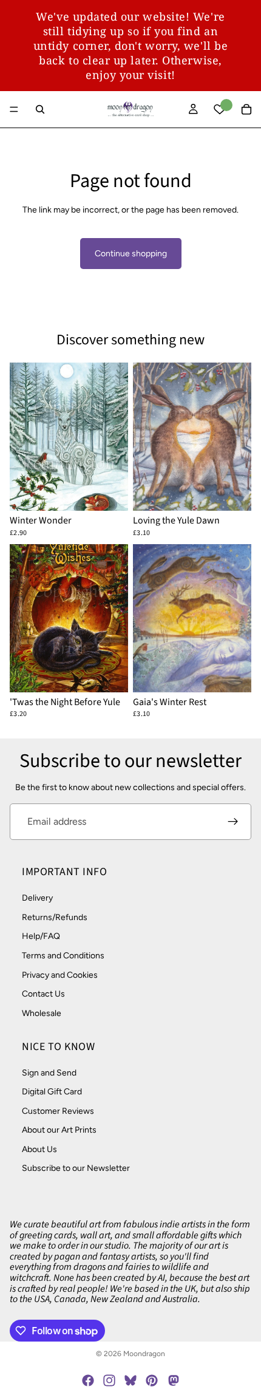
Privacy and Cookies (60, 974)
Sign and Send (49, 1072)
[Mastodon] (173, 1380)
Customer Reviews (58, 1110)
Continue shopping (131, 253)
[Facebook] (88, 1380)
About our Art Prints (59, 1130)
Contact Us (43, 994)
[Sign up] (233, 821)
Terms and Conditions (63, 955)
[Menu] (14, 109)
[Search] (40, 109)
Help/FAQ (41, 936)
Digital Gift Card (52, 1091)
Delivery (37, 898)
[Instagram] (109, 1380)
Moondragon (144, 1353)
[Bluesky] (130, 1380)
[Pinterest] (151, 1380)
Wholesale (41, 1013)
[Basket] (246, 109)
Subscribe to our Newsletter (76, 1168)
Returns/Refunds (54, 917)
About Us (39, 1149)
